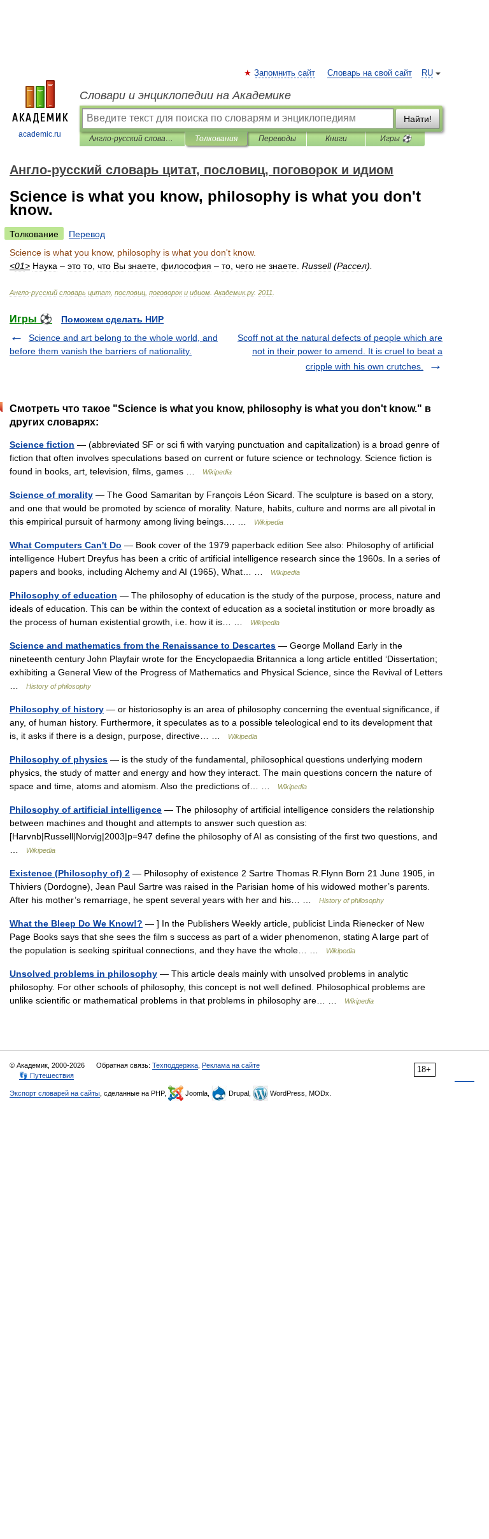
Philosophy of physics (59, 759)
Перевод (87, 234)
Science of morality (51, 495)
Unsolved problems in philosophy (83, 974)
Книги (336, 138)
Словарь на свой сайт (369, 73)
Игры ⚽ (395, 138)
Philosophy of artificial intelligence (86, 809)
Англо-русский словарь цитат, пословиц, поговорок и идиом (132, 138)
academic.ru (39, 134)
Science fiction (42, 444)
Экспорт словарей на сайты (55, 1093)
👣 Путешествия (46, 1075)
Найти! (418, 119)
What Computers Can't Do (66, 545)
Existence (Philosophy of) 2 (70, 873)
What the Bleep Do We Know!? (76, 923)
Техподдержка (175, 1065)
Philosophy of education (63, 595)
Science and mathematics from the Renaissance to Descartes (143, 645)
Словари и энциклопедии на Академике (185, 95)
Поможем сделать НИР (112, 319)
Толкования (216, 138)
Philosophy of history (57, 709)
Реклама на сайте (231, 1065)
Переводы (277, 138)
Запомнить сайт (285, 73)
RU (427, 73)
